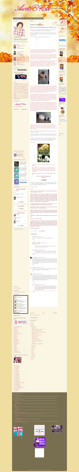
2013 (32, 324)
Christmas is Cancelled (21, 87)
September (33, 346)
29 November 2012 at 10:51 (43, 242)
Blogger (51, 469)
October (33, 345)
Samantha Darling (16, 340)
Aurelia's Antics (24, 84)
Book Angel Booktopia (17, 339)
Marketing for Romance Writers (18, 333)
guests (15, 95)
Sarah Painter (15, 346)
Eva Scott (15, 345)
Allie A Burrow (21, 84)
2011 (14, 83)
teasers (23, 97)
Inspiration (16, 88)
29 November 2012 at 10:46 (39, 236)
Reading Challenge (22, 90)
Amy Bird (15, 347)
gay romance (22, 93)
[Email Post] (39, 230)
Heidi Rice (16, 405)
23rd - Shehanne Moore (17, 381)
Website (30, 18)
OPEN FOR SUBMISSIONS (18, 409)
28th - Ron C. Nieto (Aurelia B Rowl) (19, 387)
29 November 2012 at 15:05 (39, 267)
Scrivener (27, 90)
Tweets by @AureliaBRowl (17, 288)
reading (23, 96)
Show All (64, 423)
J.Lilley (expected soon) (17, 351)
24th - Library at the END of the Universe (19, 382)
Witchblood (16, 415)
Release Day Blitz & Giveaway (18, 326)
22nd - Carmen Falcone (17, 380)
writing (15, 98)
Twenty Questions (17, 91)
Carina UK (23, 86)
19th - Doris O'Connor (17, 376)
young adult (18, 98)
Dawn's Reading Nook (17, 343)
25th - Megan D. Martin (17, 383)
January (33, 357)
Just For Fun (23, 88)
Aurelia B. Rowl (16, 44)
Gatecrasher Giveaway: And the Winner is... (37, 341)
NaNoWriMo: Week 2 (35, 337)
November (33, 328)
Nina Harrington (16, 348)
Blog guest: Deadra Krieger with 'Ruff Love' (37, 329)
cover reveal (19, 93)
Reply (33, 239)
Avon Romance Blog (17, 408)
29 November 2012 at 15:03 (42, 249)
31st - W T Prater (16, 390)
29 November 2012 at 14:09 (41, 257)
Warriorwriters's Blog (18, 420)
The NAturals (15, 332)
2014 (32, 323)
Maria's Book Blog (16, 331)
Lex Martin (18, 218)
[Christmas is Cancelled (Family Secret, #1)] (15, 53)
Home (44, 313)
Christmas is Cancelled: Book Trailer (37, 330)
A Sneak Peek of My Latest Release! (19, 406)
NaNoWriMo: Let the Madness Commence (37, 343)
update (25, 97)
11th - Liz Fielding (16, 367)
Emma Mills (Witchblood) (17, 352)
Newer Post (32, 313)
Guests (21, 18)
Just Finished (21, 206)
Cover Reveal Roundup (18, 403)
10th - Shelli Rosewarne (17, 366)
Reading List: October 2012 (35, 338)
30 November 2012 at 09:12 (38, 273)
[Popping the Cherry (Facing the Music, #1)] (15, 47)
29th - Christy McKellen (17, 388)
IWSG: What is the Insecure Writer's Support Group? (39, 332)
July (32, 349)
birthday (15, 92)
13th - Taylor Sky (16, 369)
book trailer (18, 92)
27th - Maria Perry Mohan (17, 386)
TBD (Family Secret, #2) (20, 62)
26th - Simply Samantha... (17, 384)
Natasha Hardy (16, 344)
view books (23, 157)
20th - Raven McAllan (16, 377)
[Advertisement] (43, 309)
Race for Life (18, 90)
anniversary (22, 91)
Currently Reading (21, 189)
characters (21, 92)
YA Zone (26, 18)
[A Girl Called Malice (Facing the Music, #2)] (15, 59)
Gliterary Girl (15, 337)
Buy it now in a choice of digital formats (44, 176)
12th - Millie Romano (16, 368)
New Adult (15, 89)
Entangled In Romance (18, 402)
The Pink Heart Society (18, 418)
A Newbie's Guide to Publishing (19, 399)
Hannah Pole (15, 334)
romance (15, 96)
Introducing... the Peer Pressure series (37, 334)
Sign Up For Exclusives (38, 18)
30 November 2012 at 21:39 (42, 284)
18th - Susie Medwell (16, 375)
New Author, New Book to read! (19, 415)
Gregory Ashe (18, 191)
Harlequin (22, 87)
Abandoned (17, 84)
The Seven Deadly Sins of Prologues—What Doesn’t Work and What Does (24, 421)
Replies (34, 241)
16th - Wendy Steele (16, 373)
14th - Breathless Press (17, 370)
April (32, 353)
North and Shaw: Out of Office (20, 193)
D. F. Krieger (36, 249)
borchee (45, 469)
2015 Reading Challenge (19, 152)
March (33, 354)
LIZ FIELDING (17, 397)
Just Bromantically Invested (19, 197)
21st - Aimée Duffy (16, 379)
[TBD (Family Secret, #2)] (15, 64)
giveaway (26, 93)
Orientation (17, 190)
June (32, 350)
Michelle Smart (16, 341)
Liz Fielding (15, 338)
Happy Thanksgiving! (34, 333)
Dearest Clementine (18, 217)
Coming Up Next (21, 212)
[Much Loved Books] (39, 446)
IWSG (14, 88)
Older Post (55, 313)
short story (18, 97)
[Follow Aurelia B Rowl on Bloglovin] (34, 317)
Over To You (33, 342)
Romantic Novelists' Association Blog (20, 412)
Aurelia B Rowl (35, 230)
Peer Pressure (21, 89)
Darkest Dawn (18, 214)
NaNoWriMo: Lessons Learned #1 (36, 339)
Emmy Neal (15, 330)
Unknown (33, 273)
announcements (26, 91)
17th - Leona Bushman (17, 374)
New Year (18, 89)
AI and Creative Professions (18, 400)
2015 (32, 321)
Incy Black (15, 350)
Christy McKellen (34, 257)
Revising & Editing (16, 327)
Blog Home (16, 18)
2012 (32, 325)
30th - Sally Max (16, 389)
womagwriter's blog (17, 395)
